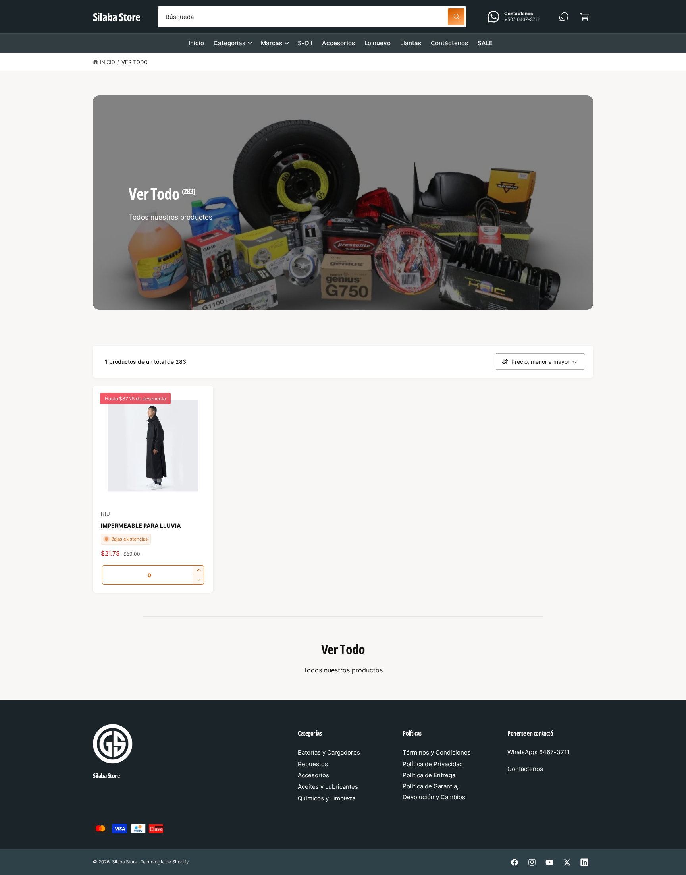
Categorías (229, 43)
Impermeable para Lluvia (141, 525)
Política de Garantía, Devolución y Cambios (434, 791)
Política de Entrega (429, 775)
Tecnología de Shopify (164, 862)
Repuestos (313, 764)
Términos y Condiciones (437, 752)
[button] (584, 16)
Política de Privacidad (433, 764)
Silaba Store (124, 862)
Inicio (107, 62)
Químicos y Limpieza (326, 798)
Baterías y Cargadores (329, 752)
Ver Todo (134, 62)
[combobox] (312, 16)
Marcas (271, 43)
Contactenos (525, 769)
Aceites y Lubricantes (328, 786)
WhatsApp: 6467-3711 (538, 752)
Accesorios (313, 775)
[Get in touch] (563, 16)
